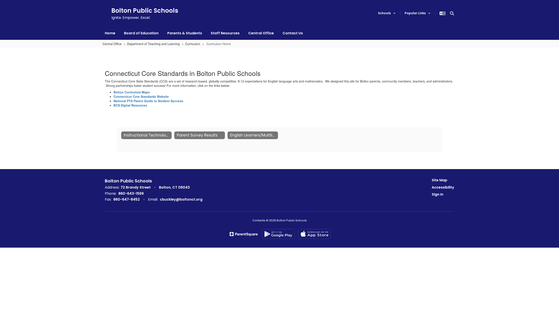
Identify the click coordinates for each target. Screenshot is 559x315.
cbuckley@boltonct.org (181, 199)
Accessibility (443, 187)
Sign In (437, 194)
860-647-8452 (126, 199)
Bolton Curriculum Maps (132, 92)
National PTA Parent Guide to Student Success (148, 101)
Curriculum (192, 44)
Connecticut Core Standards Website (141, 96)
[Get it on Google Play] (278, 234)
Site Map (439, 180)
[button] (387, 13)
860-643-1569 (131, 193)
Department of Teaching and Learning (153, 44)
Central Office (112, 44)
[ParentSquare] (243, 234)
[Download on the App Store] (314, 234)
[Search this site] (452, 13)
